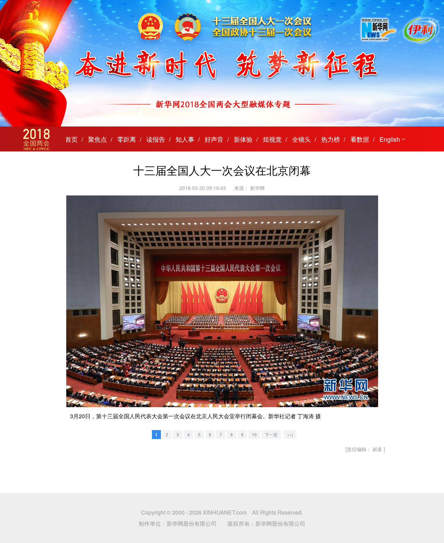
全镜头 (301, 138)
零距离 (126, 138)
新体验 (243, 138)
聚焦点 (97, 138)
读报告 (155, 138)
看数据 (359, 138)
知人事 (185, 138)
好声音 (214, 138)
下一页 (271, 434)
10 (254, 434)
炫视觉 (272, 138)
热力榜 (330, 138)
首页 (71, 138)
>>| (290, 434)
